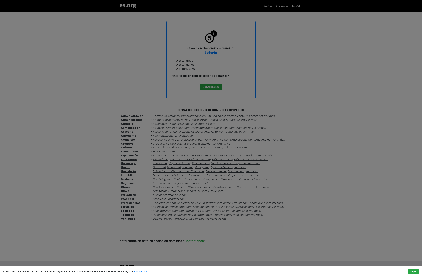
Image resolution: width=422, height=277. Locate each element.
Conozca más (140, 271)
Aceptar (413, 271)
